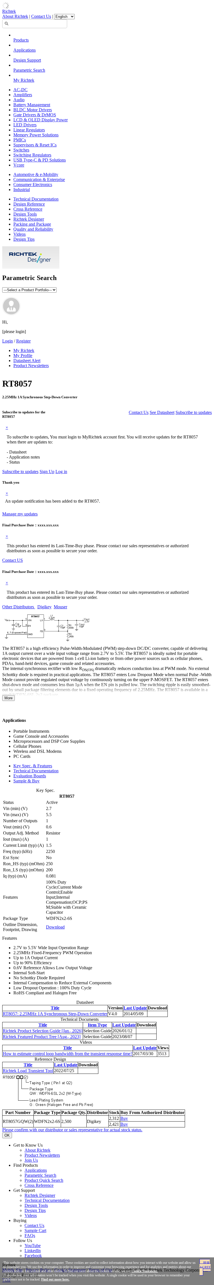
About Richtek (15, 16)
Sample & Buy (26, 780)
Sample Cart (35, 1230)
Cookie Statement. (145, 1271)
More (8, 698)
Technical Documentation (36, 199)
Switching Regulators (32, 155)
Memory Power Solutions (36, 134)
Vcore (18, 165)
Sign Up (47, 471)
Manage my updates (20, 514)
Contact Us (41, 16)
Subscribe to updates (194, 412)
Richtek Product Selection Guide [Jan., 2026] (42, 1030)
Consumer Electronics (32, 184)
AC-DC (20, 89)
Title (55, 1008)
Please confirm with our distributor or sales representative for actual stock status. (72, 1129)
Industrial (21, 189)
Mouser (60, 606)
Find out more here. (55, 1279)
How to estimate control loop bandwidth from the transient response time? (67, 1053)
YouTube (33, 1245)
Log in (61, 471)
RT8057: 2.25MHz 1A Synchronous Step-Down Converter (55, 1013)
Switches (21, 150)
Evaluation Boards (29, 775)
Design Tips (24, 239)
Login (7, 341)
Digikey (44, 606)
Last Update (135, 1008)
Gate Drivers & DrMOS (34, 114)
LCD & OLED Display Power (40, 119)
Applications (24, 50)
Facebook (33, 1255)
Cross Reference (27, 209)
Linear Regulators (29, 129)
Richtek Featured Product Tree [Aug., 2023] (42, 1036)
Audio (19, 99)
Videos (19, 234)
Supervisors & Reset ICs (35, 145)
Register (23, 341)
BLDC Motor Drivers (32, 109)
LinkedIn (33, 1250)
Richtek (9, 11)
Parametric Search (29, 70)
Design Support (27, 60)
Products (21, 40)
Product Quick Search (44, 1180)
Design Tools (25, 214)
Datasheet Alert (26, 360)
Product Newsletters (31, 365)
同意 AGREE (205, 1265)
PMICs (19, 140)
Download (55, 927)
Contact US (12, 560)
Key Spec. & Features (32, 765)
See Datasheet (162, 412)
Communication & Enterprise (39, 179)
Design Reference (29, 204)
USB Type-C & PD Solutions (39, 160)
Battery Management (31, 104)
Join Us (31, 1160)
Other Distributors (18, 606)
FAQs (30, 1235)
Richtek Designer (28, 219)
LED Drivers (25, 124)
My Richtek (23, 80)
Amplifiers (22, 94)
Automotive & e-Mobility (35, 174)
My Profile (22, 355)
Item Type (97, 1025)
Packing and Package (32, 224)
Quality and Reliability (33, 229)
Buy (124, 1118)
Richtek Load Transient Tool (28, 1070)
